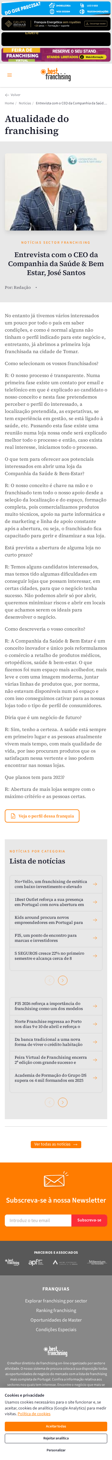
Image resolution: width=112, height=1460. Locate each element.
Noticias (25, 103)
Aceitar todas (56, 1426)
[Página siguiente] (62, 980)
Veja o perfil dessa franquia (46, 816)
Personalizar (56, 1450)
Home (9, 103)
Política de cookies (34, 1414)
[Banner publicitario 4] (56, 55)
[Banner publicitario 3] (56, 39)
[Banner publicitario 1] (56, 8)
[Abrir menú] (9, 75)
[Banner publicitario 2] (56, 24)
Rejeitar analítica (56, 1438)
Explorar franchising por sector (56, 1301)
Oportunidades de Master (56, 1320)
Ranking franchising (56, 1310)
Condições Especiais (56, 1329)
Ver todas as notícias (52, 1144)
